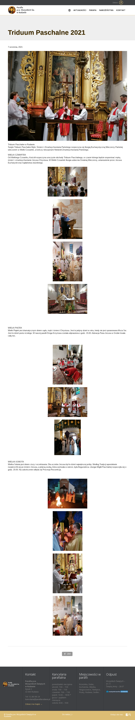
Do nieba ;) (66, 714)
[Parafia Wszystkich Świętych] (21, 10)
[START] (69, 10)
